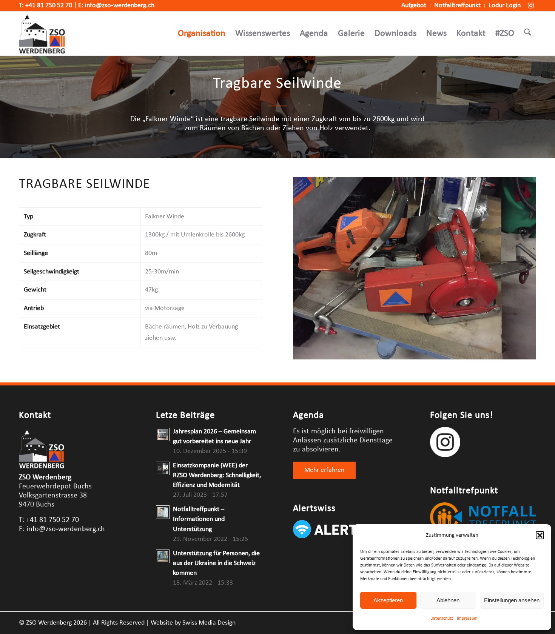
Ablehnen (447, 600)
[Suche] (527, 33)
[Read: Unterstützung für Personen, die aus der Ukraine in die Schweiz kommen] (163, 556)
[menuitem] (414, 6)
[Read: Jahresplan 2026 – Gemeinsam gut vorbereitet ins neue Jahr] (163, 434)
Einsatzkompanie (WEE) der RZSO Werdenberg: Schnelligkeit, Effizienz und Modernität (217, 475)
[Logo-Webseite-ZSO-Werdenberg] (42, 33)
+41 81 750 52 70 (48, 5)
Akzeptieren (388, 600)
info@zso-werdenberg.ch (119, 5)
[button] (540, 535)
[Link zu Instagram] (530, 5)
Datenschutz (441, 618)
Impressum (467, 618)
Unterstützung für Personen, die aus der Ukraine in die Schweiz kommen (216, 563)
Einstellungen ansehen (512, 600)
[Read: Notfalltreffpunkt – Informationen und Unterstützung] (163, 512)
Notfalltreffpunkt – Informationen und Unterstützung (199, 519)
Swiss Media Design (209, 622)
